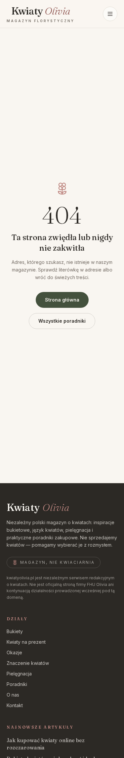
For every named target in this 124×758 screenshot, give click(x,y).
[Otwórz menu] (110, 14)
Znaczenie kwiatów (28, 663)
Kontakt (15, 705)
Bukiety (15, 631)
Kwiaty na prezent (26, 642)
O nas (13, 695)
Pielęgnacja (19, 673)
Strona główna (62, 300)
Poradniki (17, 684)
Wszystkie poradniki (62, 321)
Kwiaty (38, 508)
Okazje (14, 652)
